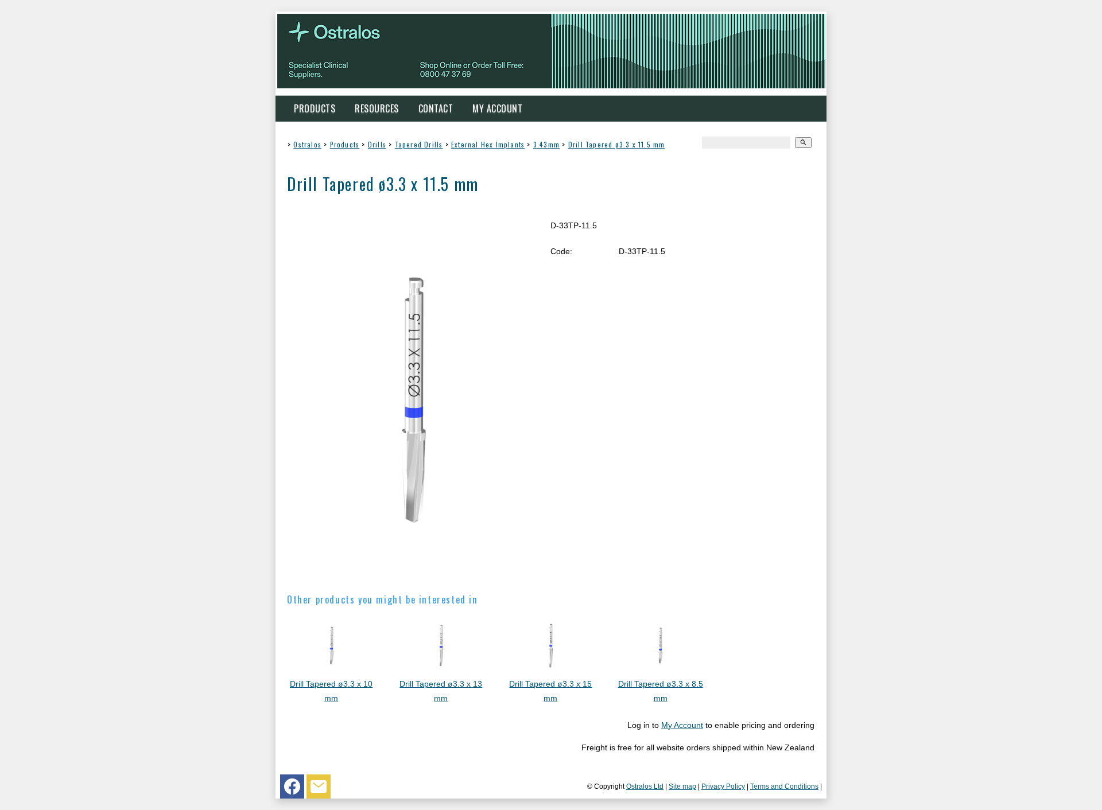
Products (314, 108)
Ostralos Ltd (644, 786)
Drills (377, 144)
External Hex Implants (488, 144)
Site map (682, 786)
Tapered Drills (419, 144)
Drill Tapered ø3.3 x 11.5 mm (616, 144)
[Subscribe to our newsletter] (318, 789)
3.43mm (546, 144)
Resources (377, 108)
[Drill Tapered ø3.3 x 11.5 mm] (413, 573)
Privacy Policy (723, 786)
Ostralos (307, 144)
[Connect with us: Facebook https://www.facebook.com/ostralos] (292, 789)
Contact (435, 108)
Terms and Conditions (784, 786)
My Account (497, 108)
